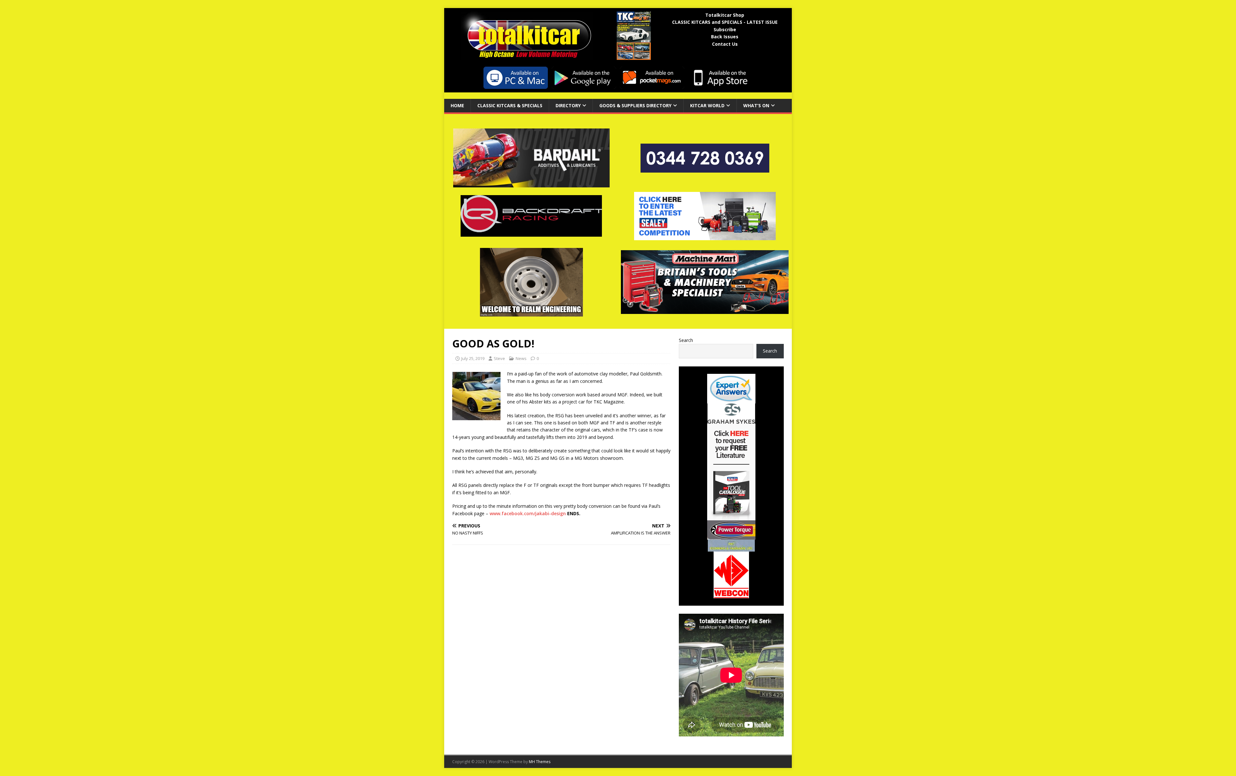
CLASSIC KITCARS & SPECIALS (509, 105)
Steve (499, 358)
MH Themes (539, 761)
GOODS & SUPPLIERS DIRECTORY (635, 105)
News (521, 358)
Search (686, 340)
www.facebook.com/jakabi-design (528, 513)
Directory (568, 105)
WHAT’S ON (756, 105)
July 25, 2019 (472, 358)
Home (457, 105)
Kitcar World (707, 105)
